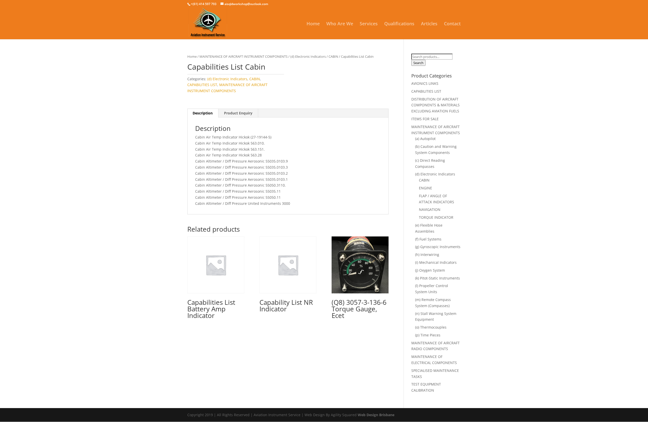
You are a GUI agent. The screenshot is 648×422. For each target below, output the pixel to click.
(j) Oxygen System (430, 270)
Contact (452, 24)
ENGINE (425, 188)
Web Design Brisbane (376, 414)
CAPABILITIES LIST (202, 84)
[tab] (202, 113)
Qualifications (399, 24)
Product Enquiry (238, 113)
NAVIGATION (429, 209)
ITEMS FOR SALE (425, 118)
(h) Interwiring (427, 254)
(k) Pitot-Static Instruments (437, 278)
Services (369, 24)
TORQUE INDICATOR (436, 217)
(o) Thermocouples (431, 327)
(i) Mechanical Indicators (436, 262)
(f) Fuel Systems (428, 239)
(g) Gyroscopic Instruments (437, 246)
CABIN (333, 56)
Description (203, 113)
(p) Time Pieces (427, 335)
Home (313, 24)
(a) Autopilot (425, 138)
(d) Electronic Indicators (308, 56)
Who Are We (339, 24)
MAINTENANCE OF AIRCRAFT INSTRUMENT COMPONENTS (243, 56)
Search (418, 63)
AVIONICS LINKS (424, 83)
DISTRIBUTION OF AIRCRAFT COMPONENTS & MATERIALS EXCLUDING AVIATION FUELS (435, 105)
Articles (429, 24)
